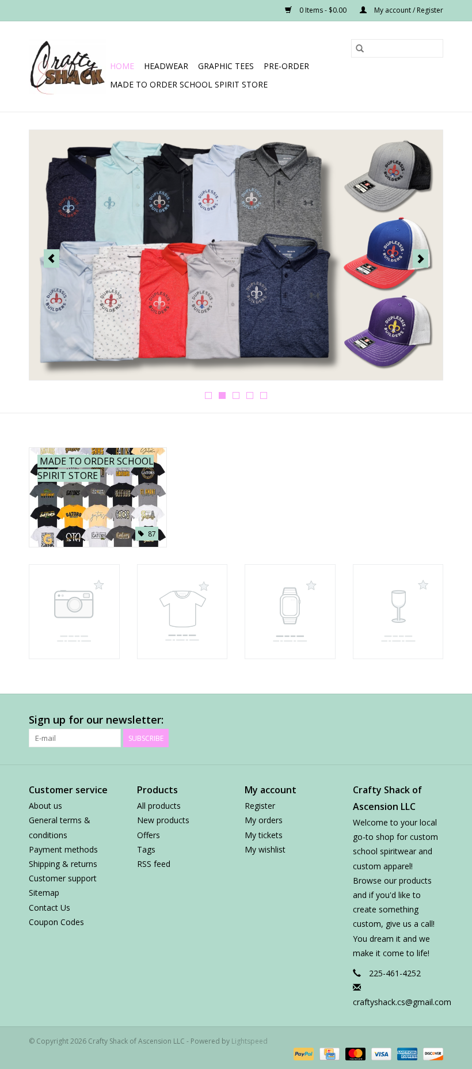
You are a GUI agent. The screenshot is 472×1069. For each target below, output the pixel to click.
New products (163, 820)
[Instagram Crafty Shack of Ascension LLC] (434, 720)
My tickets (264, 835)
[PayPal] (302, 1053)
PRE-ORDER (286, 65)
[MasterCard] (354, 1053)
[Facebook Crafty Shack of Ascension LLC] (309, 720)
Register (260, 805)
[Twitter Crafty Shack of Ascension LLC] (330, 720)
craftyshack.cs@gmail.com (402, 1001)
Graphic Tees (226, 65)
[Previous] (51, 258)
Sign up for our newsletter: (96, 720)
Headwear (166, 65)
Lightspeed (249, 1041)
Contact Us (49, 907)
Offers (148, 835)
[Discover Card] (431, 1053)
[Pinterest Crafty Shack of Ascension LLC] (372, 720)
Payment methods (63, 849)
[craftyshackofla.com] (67, 66)
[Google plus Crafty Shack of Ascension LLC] (351, 720)
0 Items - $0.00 (323, 10)
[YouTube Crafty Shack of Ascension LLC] (392, 720)
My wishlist (265, 849)
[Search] (359, 48)
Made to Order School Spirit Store (189, 84)
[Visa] (380, 1053)
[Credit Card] (328, 1053)
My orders (264, 820)
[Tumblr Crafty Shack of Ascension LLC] (413, 720)
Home (122, 65)
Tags (146, 849)
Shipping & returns (63, 863)
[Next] (420, 258)
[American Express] (406, 1053)
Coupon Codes (56, 921)
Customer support (63, 878)
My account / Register (407, 10)
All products (159, 805)
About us (45, 805)
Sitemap (44, 892)
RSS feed (153, 863)
